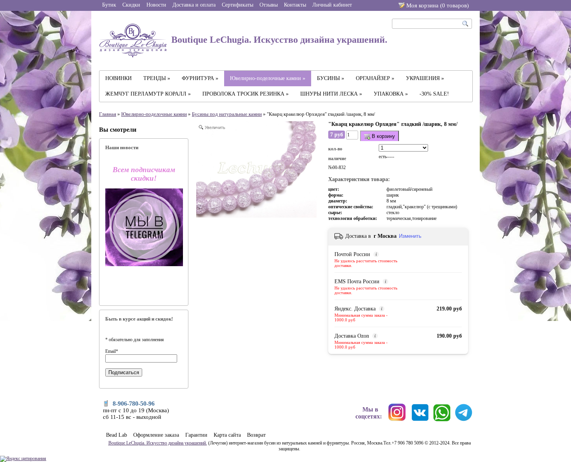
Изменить (410, 236)
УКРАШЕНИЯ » (425, 78)
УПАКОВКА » (391, 94)
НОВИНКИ (118, 78)
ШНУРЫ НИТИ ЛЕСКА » (331, 94)
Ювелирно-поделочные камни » (267, 78)
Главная (107, 114)
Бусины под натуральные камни (227, 114)
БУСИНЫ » (330, 78)
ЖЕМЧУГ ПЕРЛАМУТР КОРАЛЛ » (148, 94)
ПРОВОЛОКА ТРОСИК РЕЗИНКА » (245, 94)
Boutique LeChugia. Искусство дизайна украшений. (278, 40)
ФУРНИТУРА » (200, 78)
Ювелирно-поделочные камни (154, 114)
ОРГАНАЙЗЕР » (375, 78)
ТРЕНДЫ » (156, 78)
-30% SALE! (434, 94)
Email (111, 351)
